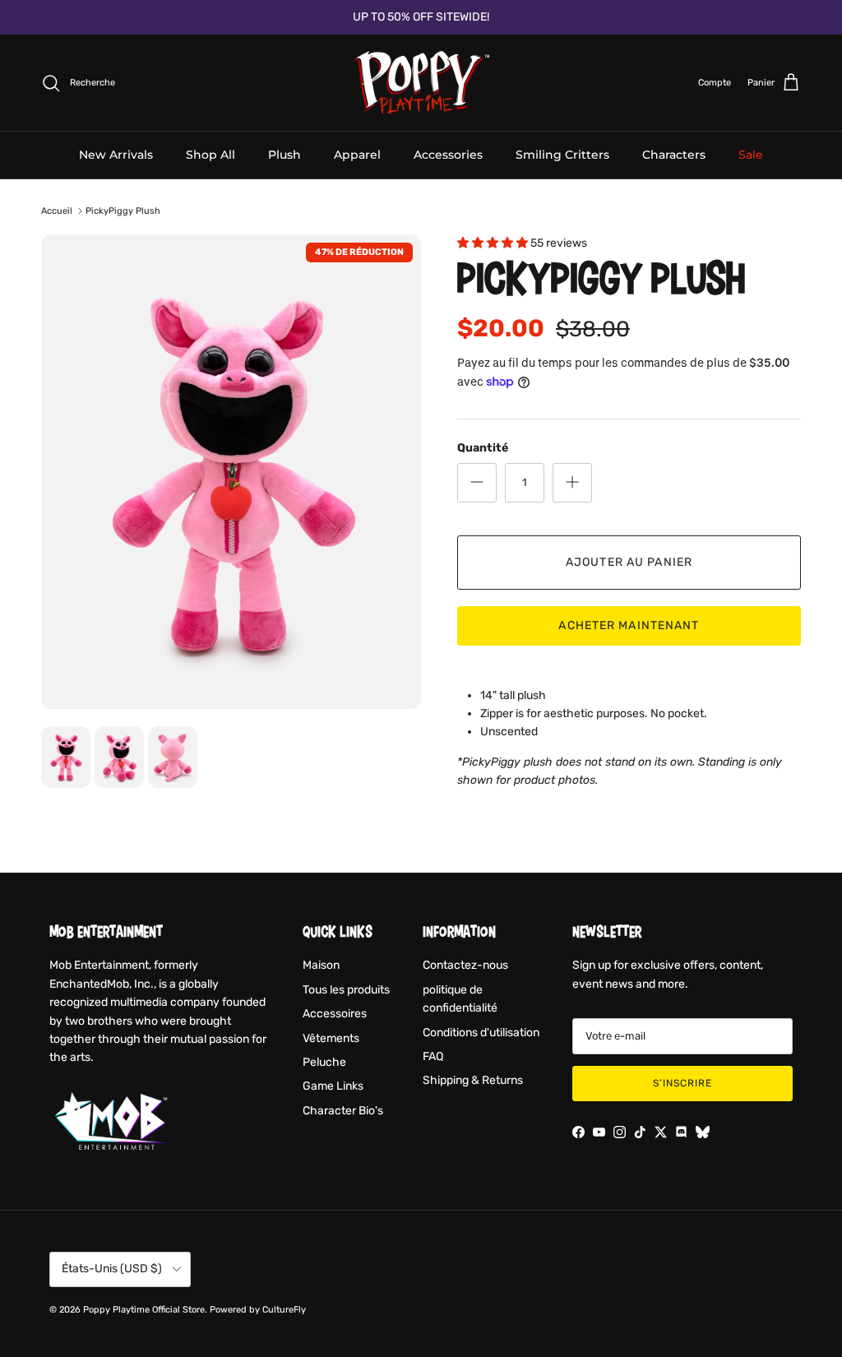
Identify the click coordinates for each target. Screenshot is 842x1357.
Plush (284, 154)
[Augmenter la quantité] (572, 483)
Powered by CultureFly (258, 1309)
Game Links (333, 1086)
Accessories (448, 154)
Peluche (324, 1062)
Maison (321, 965)
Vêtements (331, 1038)
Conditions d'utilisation (481, 1033)
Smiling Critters (562, 154)
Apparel (357, 154)
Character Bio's (343, 1111)
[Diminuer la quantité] (477, 483)
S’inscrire (682, 1083)
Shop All (210, 154)
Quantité (482, 448)
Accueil (56, 211)
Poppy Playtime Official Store (144, 1309)
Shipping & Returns (473, 1080)
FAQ (433, 1056)
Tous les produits (346, 990)
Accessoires (335, 1014)
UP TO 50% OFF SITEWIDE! (421, 17)
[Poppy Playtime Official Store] (421, 83)
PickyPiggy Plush (123, 211)
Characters (674, 154)
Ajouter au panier (629, 562)
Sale (750, 154)
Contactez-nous (465, 965)
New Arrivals (116, 154)
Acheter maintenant (628, 625)
